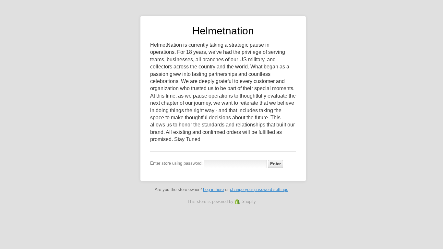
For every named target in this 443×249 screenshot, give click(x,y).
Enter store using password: (176, 163)
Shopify (249, 201)
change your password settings (259, 189)
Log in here (213, 189)
